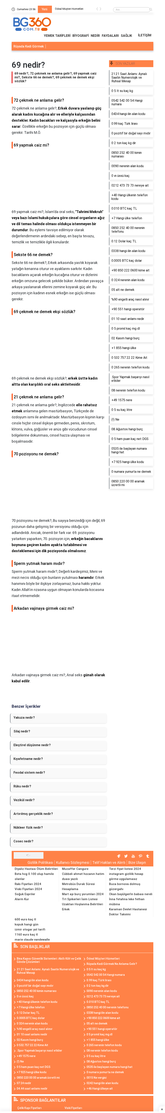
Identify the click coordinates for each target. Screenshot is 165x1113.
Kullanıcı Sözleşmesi (72, 862)
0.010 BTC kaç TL (98, 1001)
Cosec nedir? (23, 841)
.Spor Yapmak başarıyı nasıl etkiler (39, 1050)
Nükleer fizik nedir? (28, 827)
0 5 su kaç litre (96, 1056)
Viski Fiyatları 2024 (28, 889)
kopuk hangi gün (26, 924)
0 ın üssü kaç (25, 996)
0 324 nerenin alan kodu (32, 1023)
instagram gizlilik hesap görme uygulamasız (126, 876)
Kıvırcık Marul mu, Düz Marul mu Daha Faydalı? (76, 9)
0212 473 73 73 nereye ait (103, 996)
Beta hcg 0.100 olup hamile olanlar (34, 876)
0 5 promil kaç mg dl (99, 1034)
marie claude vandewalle (32, 939)
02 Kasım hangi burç (30, 1039)
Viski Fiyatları (73, 1108)
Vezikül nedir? (24, 800)
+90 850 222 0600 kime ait (103, 1018)
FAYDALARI (110, 36)
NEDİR (95, 36)
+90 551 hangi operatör (102, 1029)
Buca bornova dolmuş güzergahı (124, 886)
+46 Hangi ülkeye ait (100, 1088)
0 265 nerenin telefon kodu (104, 1045)
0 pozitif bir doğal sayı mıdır (35, 985)
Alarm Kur (22, 899)
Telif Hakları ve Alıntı (108, 862)
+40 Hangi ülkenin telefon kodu (37, 1001)
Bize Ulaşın (137, 862)
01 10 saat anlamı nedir (32, 1034)
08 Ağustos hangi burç (101, 1061)
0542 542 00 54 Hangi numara (106, 974)
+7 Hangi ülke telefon (31, 1007)
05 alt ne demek (97, 1023)
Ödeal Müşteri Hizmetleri (103, 958)
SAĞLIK (126, 36)
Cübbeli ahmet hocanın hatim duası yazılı (83, 876)
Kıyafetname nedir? (28, 759)
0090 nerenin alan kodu (102, 991)
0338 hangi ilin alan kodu (102, 1012)
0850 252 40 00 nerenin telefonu (108, 1007)
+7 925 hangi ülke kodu (31, 1072)
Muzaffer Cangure (75, 869)
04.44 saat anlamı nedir (32, 1088)
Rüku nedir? (22, 786)
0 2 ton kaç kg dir (98, 985)
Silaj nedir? (21, 731)
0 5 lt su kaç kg (96, 969)
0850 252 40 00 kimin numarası (37, 991)
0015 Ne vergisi (96, 1077)
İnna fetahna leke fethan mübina (126, 901)
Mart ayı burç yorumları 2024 (82, 894)
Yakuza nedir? (24, 717)
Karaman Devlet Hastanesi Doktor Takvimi (128, 911)
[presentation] (97, 9)
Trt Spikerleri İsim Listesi (80, 899)
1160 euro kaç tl (26, 934)
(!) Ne (20, 1061)
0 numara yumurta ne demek (105, 1072)
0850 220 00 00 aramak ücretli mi (38, 1077)
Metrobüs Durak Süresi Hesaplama (78, 886)
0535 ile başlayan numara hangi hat (109, 1067)
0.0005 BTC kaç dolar (31, 1018)
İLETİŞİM (144, 35)
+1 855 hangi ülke (98, 1039)
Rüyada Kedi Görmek (28, 46)
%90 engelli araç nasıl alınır (35, 1029)
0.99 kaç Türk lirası (99, 980)
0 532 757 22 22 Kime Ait (32, 1045)
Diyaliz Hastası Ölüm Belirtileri (36, 869)
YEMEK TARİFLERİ (57, 36)
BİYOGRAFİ (80, 36)
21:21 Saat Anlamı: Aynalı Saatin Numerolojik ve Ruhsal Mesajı (48, 971)
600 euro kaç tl (25, 919)
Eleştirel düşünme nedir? (32, 745)
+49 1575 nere (26, 1056)
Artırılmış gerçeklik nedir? (33, 814)
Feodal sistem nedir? (29, 772)
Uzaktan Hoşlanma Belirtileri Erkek (82, 906)
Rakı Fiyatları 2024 (28, 884)
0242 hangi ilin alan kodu (102, 1083)
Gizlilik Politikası (40, 862)
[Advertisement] (58, 180)
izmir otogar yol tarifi (30, 929)
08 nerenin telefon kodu (102, 1050)
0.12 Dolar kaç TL (28, 1012)
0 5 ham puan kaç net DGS (33, 1067)
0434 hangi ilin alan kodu (32, 980)
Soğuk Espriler (25, 894)
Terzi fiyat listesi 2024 (125, 869)
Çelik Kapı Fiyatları (29, 1108)
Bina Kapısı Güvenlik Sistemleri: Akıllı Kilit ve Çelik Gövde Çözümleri (49, 960)
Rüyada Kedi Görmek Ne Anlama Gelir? (112, 963)
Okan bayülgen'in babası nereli (130, 894)
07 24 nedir (24, 1083)
